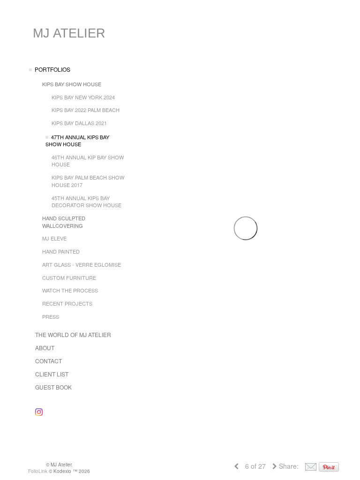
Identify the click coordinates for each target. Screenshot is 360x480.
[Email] (310, 466)
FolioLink (37, 471)
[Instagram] (39, 412)
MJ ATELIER (69, 33)
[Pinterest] (329, 466)
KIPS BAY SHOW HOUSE (71, 84)
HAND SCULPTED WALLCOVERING (63, 221)
